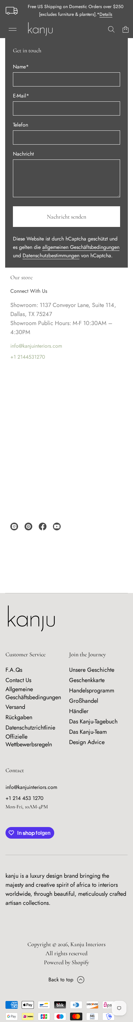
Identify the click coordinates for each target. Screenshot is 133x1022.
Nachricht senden (66, 216)
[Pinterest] (28, 526)
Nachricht (23, 154)
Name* (21, 66)
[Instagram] (14, 526)
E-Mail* (21, 95)
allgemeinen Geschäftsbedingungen (80, 247)
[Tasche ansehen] (125, 29)
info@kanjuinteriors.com (36, 346)
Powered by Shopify (66, 962)
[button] (111, 29)
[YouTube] (57, 526)
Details (105, 14)
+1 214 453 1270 (24, 798)
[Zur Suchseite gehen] (111, 29)
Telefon (20, 124)
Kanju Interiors (88, 944)
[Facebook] (43, 526)
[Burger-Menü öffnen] (12, 29)
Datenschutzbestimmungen (51, 255)
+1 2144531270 (27, 357)
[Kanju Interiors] (40, 29)
